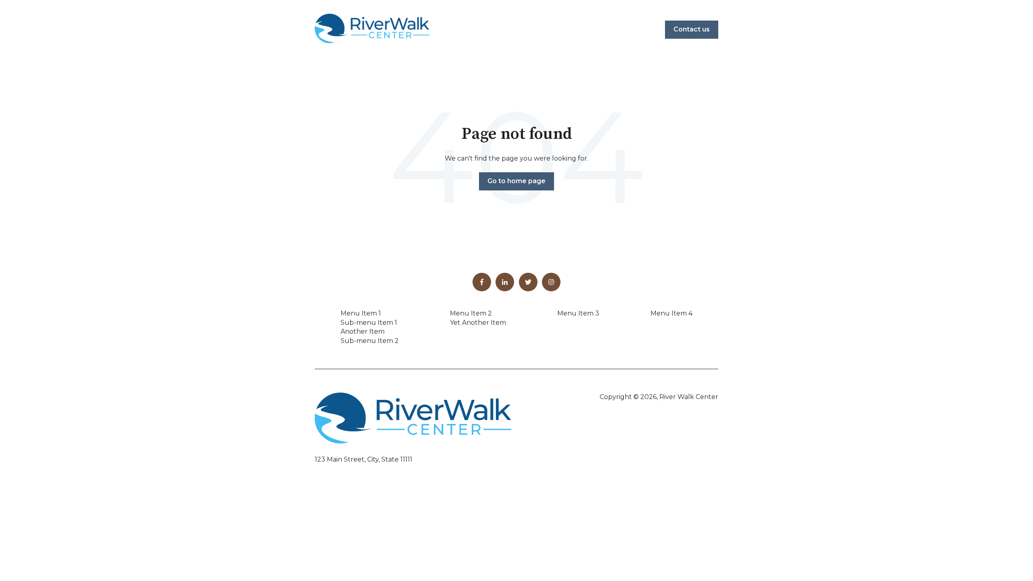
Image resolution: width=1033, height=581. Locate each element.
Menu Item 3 (578, 313)
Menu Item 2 (471, 313)
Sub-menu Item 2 (370, 341)
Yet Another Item (478, 322)
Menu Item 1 (361, 313)
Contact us (691, 29)
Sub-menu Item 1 (369, 322)
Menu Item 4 (671, 313)
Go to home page (516, 181)
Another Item (363, 331)
